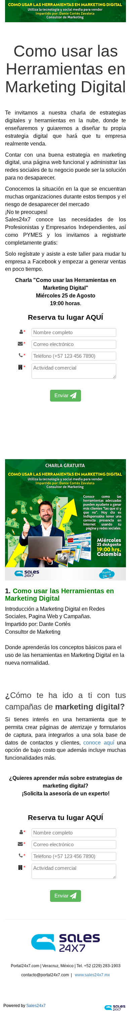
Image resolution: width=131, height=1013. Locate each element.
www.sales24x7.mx (92, 975)
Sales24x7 (36, 1005)
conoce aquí (98, 743)
